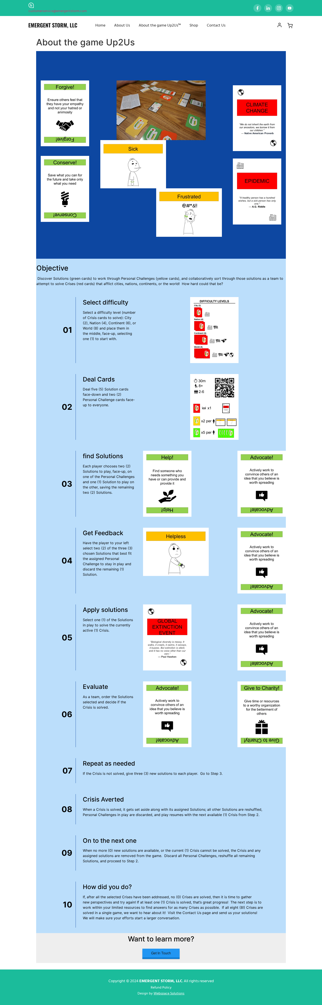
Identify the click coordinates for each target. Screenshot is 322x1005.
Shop (193, 25)
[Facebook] (256, 8)
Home (100, 25)
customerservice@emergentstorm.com (57, 11)
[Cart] (287, 25)
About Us (122, 25)
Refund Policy (161, 988)
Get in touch (161, 952)
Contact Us (216, 25)
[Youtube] (289, 8)
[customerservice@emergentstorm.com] (31, 5)
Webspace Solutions (169, 993)
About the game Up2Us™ (160, 25)
